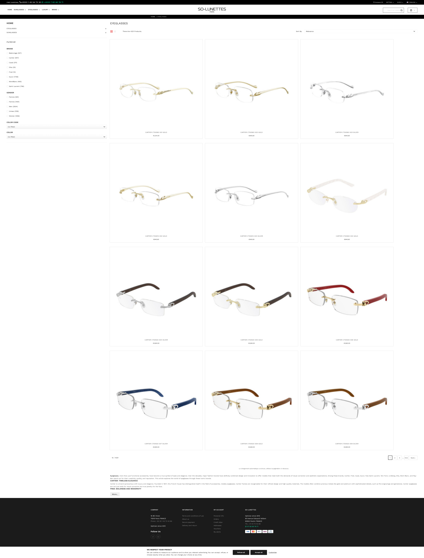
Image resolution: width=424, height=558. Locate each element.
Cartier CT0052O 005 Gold (252, 340)
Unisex (14, 111)
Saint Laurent (16, 86)
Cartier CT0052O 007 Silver (156, 444)
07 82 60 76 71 (252, 526)
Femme (14, 97)
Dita (12, 67)
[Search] (401, 10)
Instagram (158, 536)
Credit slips (218, 522)
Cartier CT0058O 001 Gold (156, 132)
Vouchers (217, 529)
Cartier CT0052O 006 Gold (347, 340)
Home (10, 23)
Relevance (310, 31)
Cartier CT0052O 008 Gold (251, 444)
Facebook (153, 536)
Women (14, 116)
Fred (12, 72)
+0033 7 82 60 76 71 (53, 2)
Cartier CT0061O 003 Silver (251, 236)
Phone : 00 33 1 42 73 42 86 (161, 521)
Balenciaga (15, 53)
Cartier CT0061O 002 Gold (156, 236)
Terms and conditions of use (193, 516)
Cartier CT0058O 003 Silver (346, 132)
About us (185, 519)
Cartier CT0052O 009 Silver (346, 444)
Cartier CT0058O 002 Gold (251, 132)
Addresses (217, 525)
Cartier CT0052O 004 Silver (156, 340)
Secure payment (188, 522)
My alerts (217, 532)
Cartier (14, 58)
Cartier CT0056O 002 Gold (347, 236)
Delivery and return (189, 525)
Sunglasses (12, 32)
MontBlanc (15, 81)
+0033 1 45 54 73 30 (31, 2)
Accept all (258, 552)
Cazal (13, 62)
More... (115, 494)
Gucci (13, 77)
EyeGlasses (11, 28)
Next (412, 458)
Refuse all (241, 552)
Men (13, 106)
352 (406, 458)
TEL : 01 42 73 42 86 (253, 524)
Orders (216, 519)
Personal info (219, 516)
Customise (273, 552)
